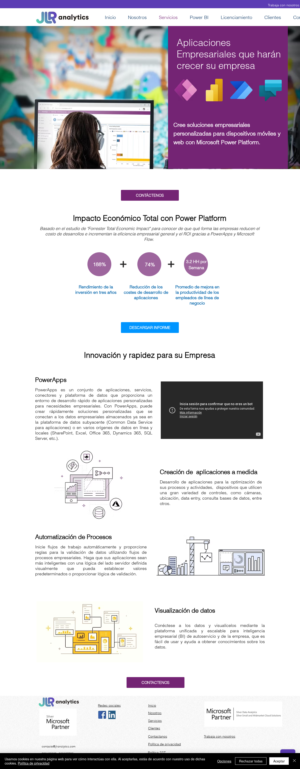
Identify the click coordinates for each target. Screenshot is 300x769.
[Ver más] (156, 705)
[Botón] (42, 183)
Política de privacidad (33, 763)
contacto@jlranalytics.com (58, 746)
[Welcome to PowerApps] (212, 410)
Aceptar (279, 761)
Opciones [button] (224, 761)
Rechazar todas (250, 761)
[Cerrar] (294, 761)
